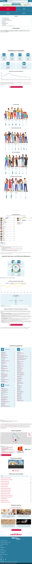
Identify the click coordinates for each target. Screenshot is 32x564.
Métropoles (2, 549)
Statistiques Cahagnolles (4, 500)
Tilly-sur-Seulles (4, 397)
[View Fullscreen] (1, 436)
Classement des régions (4, 544)
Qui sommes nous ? (14, 563)
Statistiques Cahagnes (4, 486)
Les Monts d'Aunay (5, 379)
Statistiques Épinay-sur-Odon (5, 493)
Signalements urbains (3, 554)
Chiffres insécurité (6, 19)
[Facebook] (0, 559)
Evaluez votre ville (3, 550)
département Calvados (4, 448)
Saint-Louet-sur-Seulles (8, 452)
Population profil (6, 18)
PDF (4, 25)
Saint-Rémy (20, 368)
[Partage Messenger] (19, 534)
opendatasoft (10, 425)
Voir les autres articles (17, 530)
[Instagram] (5, 559)
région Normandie (22, 30)
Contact (1, 557)
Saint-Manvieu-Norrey (5, 401)
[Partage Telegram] (16, 534)
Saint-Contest (20, 372)
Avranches (19, 378)
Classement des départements (5, 542)
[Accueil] (2, 1)
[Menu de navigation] (31, 1)
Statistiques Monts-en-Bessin (5, 502)
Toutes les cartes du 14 (6, 455)
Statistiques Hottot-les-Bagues (6, 488)
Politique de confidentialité (8, 563)
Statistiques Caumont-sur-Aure (6, 491)
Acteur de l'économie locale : (16, 507)
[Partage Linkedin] (14, 534)
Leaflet (27, 443)
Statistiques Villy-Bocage (4, 484)
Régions (1, 545)
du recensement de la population (12, 250)
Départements (2, 547)
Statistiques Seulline (4, 498)
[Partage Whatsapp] (17, 534)
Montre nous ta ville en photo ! (16, 470)
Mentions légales (2, 563)
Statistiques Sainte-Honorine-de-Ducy (7, 495)
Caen (19, 370)
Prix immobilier (2, 552)
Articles (5, 24)
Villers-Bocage (4, 355)
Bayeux (19, 385)
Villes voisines (6, 23)
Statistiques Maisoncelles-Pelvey (6, 489)
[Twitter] (3, 559)
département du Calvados (14, 30)
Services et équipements (8, 20)
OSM (30, 443)
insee (19, 252)
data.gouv (26, 328)
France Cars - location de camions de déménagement (9, 561)
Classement (4, 59)
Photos (5, 22)
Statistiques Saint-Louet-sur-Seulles (6, 479)
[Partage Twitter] (12, 534)
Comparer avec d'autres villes (16, 86)
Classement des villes (3, 540)
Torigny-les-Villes (20, 374)
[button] (15, 440)
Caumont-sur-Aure (5, 360)
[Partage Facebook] (11, 534)
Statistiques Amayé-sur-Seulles (6, 477)
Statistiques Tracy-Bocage (5, 481)
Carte (5, 21)
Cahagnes (3, 362)
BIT (14, 249)
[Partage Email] (21, 534)
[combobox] (17, 1)
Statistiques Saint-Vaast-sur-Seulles (6, 496)
